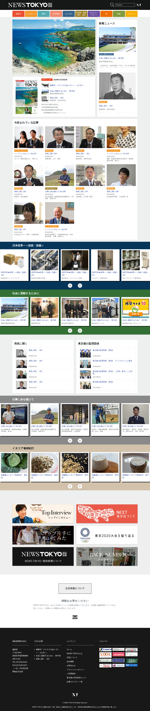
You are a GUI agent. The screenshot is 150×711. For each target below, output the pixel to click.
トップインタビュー (21, 150)
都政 (43, 14)
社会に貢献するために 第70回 (134, 320)
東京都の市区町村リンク (76, 678)
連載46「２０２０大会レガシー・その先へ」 (67, 85)
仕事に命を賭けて (51, 188)
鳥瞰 (119, 14)
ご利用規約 (71, 674)
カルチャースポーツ (93, 14)
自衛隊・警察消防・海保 (81, 14)
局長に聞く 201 (82, 154)
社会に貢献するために (106, 54)
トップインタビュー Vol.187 (25, 154)
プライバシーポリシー (75, 670)
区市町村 (56, 14)
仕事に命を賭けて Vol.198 (55, 191)
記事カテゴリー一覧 (75, 682)
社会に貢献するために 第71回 (104, 320)
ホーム (69, 649)
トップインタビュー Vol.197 (56, 229)
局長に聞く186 (112, 191)
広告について (72, 657)
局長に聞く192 (20, 191)
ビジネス (68, 14)
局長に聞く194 (51, 154)
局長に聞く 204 (56, 98)
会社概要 (70, 661)
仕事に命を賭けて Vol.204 (11, 426)
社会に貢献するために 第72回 (74, 320)
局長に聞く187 (20, 229)
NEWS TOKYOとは (74, 653)
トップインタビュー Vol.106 (118, 154)
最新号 (18, 14)
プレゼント (131, 14)
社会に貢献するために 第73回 (43, 320)
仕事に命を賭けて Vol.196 (102, 426)
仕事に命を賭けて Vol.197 (72, 426)
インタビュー (31, 14)
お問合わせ (71, 666)
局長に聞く (103, 102)
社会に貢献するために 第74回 (62, 91)
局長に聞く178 (82, 191)
